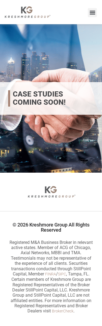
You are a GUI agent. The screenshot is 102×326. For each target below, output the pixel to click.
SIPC (62, 274)
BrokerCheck (62, 311)
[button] (92, 12)
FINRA (50, 274)
